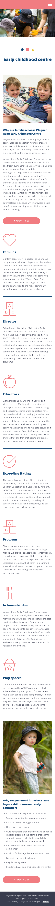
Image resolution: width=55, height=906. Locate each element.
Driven (46, 901)
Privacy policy (12, 901)
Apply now (21, 220)
